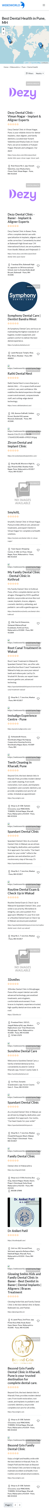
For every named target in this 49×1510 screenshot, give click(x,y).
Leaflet (26, 63)
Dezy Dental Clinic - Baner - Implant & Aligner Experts (21, 217)
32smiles (14, 979)
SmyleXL (14, 512)
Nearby (39, 73)
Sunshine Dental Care (22, 1051)
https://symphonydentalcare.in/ (19, 345)
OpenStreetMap (36, 63)
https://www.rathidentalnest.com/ (20, 405)
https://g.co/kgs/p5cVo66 (16, 1170)
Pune (24, 67)
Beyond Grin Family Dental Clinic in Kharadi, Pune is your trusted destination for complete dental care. (24, 1375)
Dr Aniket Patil (18, 1231)
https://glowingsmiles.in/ (16, 1312)
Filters (30, 73)
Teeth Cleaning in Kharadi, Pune (20, 764)
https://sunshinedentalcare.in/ (18, 1074)
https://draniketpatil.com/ (17, 1240)
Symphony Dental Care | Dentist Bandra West (24, 317)
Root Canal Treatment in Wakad (24, 649)
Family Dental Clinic (21, 1156)
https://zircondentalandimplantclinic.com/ (22, 456)
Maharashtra (15, 67)
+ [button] (3, 29)
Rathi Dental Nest (20, 373)
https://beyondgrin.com (16, 798)
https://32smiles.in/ (14, 1015)
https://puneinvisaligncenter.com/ (19, 729)
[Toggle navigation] (44, 5)
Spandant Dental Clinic (23, 831)
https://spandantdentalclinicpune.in (20, 863)
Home (6, 67)
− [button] (3, 32)
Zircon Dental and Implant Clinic (20, 444)
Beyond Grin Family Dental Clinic (21, 1447)
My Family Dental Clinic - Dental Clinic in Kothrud (24, 575)
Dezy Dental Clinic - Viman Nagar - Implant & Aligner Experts (24, 116)
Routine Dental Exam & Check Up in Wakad (23, 891)
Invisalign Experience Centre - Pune (22, 717)
